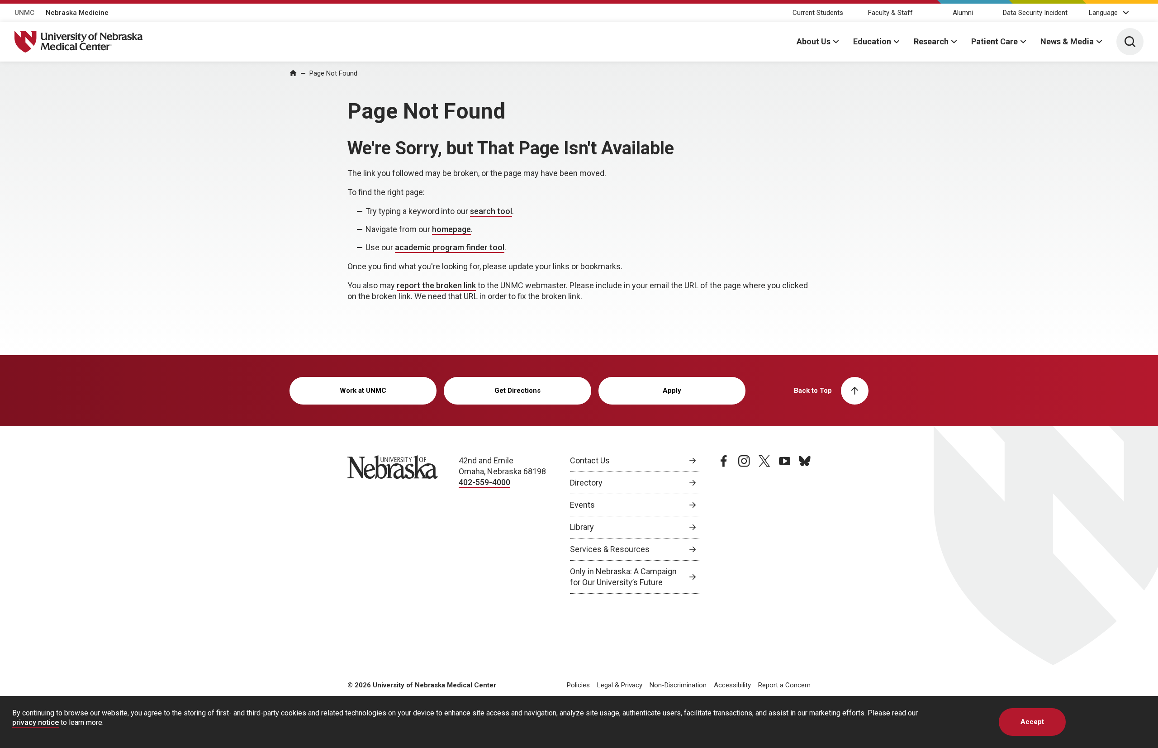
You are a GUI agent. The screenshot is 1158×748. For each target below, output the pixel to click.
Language (1103, 13)
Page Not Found (333, 73)
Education (872, 41)
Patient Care (994, 41)
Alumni (963, 13)
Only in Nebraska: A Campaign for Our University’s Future (623, 577)
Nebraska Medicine (77, 13)
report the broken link (436, 285)
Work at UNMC (363, 390)
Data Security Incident (1035, 13)
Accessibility (732, 685)
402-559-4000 (484, 482)
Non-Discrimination (678, 685)
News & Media (1067, 41)
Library (582, 527)
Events (582, 505)
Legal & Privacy (619, 685)
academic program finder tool (449, 247)
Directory (586, 482)
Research (931, 41)
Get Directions (517, 390)
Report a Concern (784, 685)
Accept (1032, 722)
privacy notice (35, 722)
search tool (491, 211)
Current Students (818, 13)
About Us (814, 41)
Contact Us (590, 460)
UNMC (24, 13)
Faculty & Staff (890, 13)
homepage (451, 229)
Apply (672, 390)
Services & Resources (610, 549)
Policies (578, 685)
